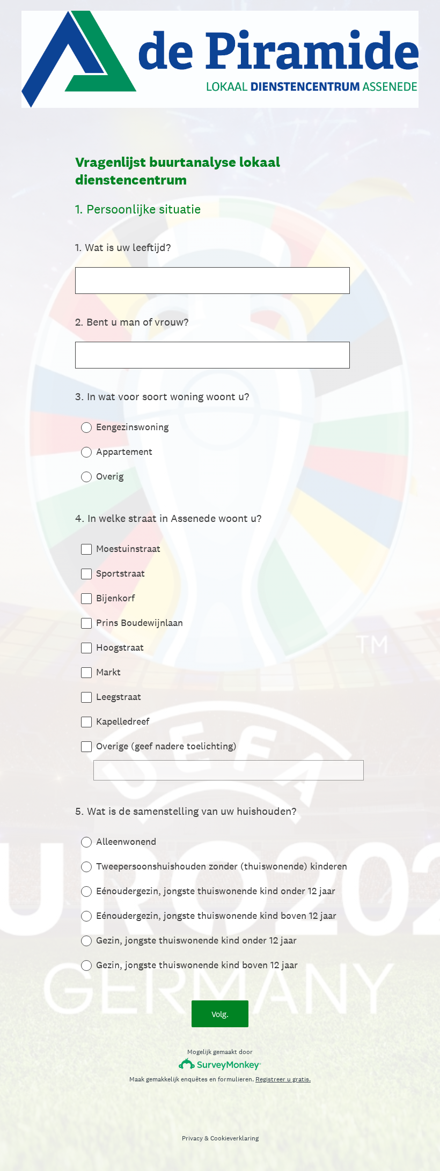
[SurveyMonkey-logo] (220, 1064)
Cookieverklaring (234, 1138)
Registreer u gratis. (283, 1079)
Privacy (192, 1138)
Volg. (220, 1014)
